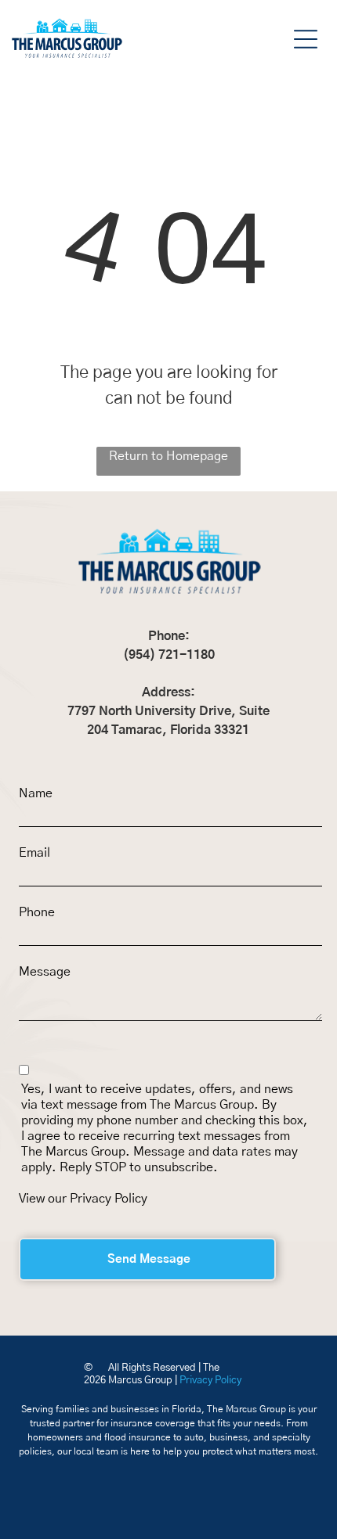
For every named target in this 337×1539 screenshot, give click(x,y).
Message (45, 971)
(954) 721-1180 (169, 655)
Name (36, 793)
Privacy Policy (108, 1198)
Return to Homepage (168, 456)
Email (34, 853)
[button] (305, 39)
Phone (37, 912)
